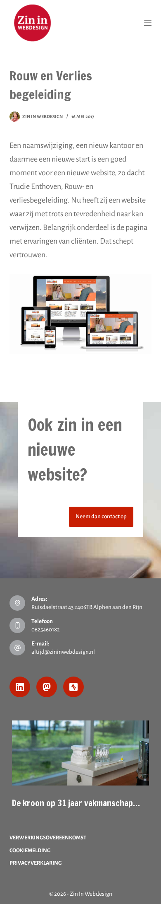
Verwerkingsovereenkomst (47, 838)
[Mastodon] (46, 687)
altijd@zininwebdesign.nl (63, 652)
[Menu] (148, 23)
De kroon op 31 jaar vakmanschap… (76, 803)
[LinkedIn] (19, 687)
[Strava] (73, 687)
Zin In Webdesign (91, 894)
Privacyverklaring (35, 863)
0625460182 (45, 629)
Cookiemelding (29, 850)
